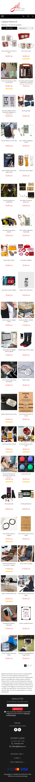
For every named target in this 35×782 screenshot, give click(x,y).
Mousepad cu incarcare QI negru (26, 594)
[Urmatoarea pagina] (31, 665)
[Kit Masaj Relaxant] (26, 494)
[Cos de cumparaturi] (28, 16)
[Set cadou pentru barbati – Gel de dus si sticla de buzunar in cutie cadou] (26, 71)
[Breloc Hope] (26, 370)
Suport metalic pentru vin (9, 593)
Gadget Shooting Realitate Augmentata (26, 654)
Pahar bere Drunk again (26, 170)
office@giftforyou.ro (18, 746)
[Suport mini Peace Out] (26, 280)
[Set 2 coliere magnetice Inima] (26, 130)
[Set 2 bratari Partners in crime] (26, 402)
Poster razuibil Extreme (26, 623)
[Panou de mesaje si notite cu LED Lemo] (9, 71)
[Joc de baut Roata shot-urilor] (26, 434)
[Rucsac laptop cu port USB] (9, 130)
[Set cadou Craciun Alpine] (9, 280)
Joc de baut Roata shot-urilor (26, 445)
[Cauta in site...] (33, 16)
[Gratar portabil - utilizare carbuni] (26, 310)
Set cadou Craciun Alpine (9, 290)
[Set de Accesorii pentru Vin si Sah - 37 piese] (9, 553)
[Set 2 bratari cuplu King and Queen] (9, 370)
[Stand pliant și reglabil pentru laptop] (9, 340)
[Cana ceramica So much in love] (9, 41)
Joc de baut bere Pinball (9, 444)
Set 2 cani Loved (26, 51)
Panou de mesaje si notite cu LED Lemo (9, 81)
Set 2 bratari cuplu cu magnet (9, 534)
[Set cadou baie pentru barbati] (9, 220)
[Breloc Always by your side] (9, 402)
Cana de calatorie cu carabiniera (9, 201)
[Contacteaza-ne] (23, 16)
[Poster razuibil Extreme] (26, 613)
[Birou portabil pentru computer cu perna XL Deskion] (9, 464)
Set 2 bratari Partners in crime (26, 415)
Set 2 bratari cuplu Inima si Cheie (26, 534)
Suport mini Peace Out (26, 290)
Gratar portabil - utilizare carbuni (26, 320)
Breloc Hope (26, 380)
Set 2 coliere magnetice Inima (26, 141)
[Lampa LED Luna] (26, 464)
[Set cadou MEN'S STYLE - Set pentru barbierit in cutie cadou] (9, 101)
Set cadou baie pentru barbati (9, 231)
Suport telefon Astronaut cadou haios (9, 171)
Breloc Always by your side (9, 414)
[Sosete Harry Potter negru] (26, 340)
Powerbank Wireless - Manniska (9, 624)
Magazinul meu (17, 754)
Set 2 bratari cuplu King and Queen (9, 380)
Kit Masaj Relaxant (26, 504)
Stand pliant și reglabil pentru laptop (9, 350)
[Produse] (2, 16)
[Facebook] (15, 729)
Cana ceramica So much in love (9, 51)
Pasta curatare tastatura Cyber (9, 654)
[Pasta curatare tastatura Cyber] (9, 643)
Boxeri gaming (26, 111)
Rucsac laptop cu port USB (9, 140)
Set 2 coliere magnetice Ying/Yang (26, 231)
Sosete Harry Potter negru (26, 350)
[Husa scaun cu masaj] (26, 553)
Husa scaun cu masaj (26, 563)
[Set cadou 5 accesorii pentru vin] (26, 190)
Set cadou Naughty (26, 260)
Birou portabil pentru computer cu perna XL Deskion (9, 475)
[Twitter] (19, 729)
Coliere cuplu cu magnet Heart (9, 320)
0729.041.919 (19, 744)
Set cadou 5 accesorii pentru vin (26, 201)
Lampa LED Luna (26, 474)
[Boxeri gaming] (26, 101)
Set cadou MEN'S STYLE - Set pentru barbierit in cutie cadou (9, 112)
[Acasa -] (17, 7)
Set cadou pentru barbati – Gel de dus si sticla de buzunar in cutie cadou (26, 82)
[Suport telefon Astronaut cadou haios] (9, 160)
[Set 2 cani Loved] (26, 41)
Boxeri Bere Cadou (9, 260)
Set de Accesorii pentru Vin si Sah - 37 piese (9, 564)
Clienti (17, 758)
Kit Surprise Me (9, 504)
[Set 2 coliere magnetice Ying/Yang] (26, 220)
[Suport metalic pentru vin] (9, 583)
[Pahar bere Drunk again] (26, 160)
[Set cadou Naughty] (26, 250)
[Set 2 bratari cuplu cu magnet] (9, 524)
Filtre (10, 28)
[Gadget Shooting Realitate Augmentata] (26, 643)
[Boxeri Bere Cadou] (9, 250)
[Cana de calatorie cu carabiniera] (9, 190)
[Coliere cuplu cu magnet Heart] (9, 310)
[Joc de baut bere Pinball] (9, 434)
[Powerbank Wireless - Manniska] (9, 613)
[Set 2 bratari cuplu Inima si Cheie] (26, 523)
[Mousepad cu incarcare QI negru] (26, 583)
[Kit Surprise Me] (9, 494)
